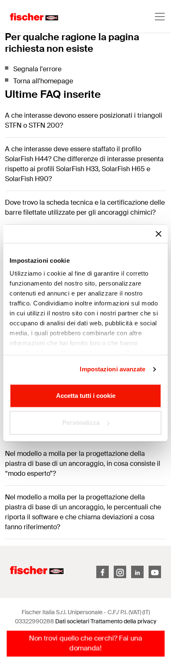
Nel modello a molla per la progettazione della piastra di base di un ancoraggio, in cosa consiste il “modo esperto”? (82, 463)
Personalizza (81, 422)
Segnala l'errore (37, 69)
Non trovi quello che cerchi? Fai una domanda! (85, 643)
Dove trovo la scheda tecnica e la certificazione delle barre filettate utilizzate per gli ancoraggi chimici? (85, 207)
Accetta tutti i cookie (85, 395)
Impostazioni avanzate (112, 369)
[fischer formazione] (29, 16)
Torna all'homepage (43, 81)
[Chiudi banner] (158, 234)
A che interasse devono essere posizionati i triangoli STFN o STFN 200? (83, 120)
